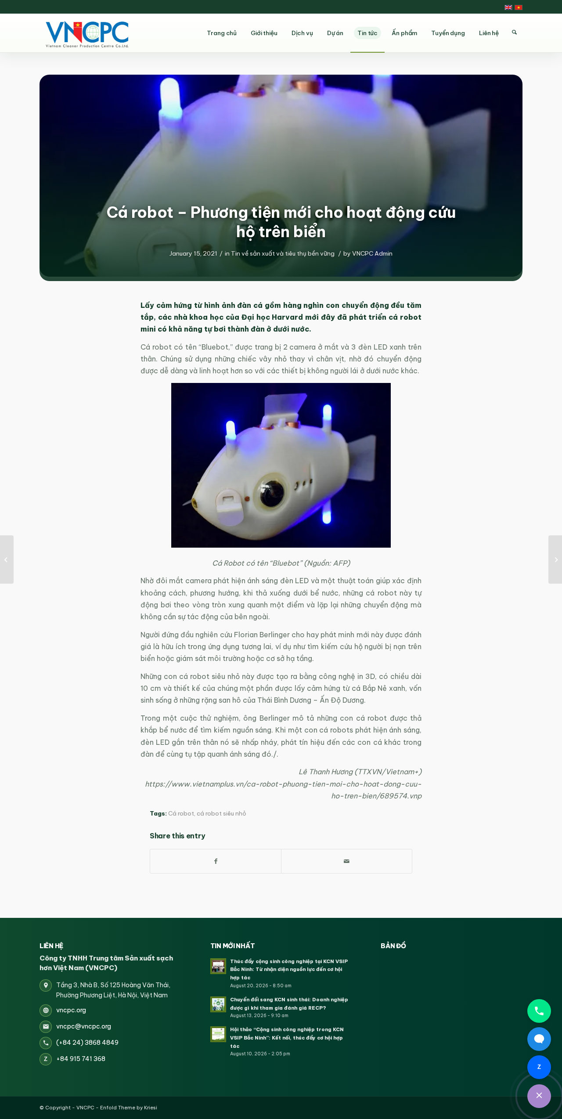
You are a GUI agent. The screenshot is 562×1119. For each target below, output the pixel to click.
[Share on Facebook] (215, 861)
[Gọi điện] (539, 1011)
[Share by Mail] (346, 861)
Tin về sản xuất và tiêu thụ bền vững (283, 253)
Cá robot (181, 813)
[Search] (514, 32)
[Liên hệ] (539, 1096)
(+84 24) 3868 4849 (87, 1043)
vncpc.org (71, 1010)
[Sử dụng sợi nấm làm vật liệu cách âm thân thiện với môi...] (555, 559)
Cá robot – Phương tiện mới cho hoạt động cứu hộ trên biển (281, 221)
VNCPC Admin (372, 253)
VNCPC (85, 1108)
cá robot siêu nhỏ (221, 813)
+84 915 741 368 (80, 1059)
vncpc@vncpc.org (83, 1026)
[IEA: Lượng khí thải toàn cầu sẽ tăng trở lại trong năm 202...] (7, 559)
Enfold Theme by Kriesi (128, 1108)
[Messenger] (539, 1039)
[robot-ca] (281, 176)
